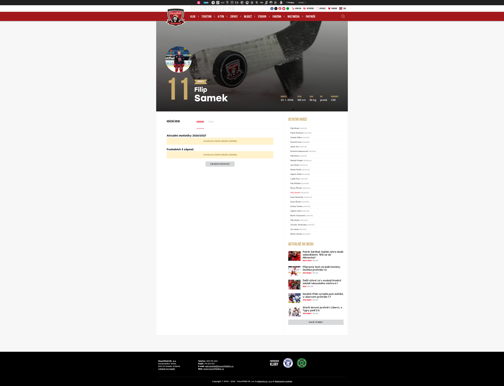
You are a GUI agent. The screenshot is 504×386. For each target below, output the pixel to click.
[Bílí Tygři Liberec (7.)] (242, 2)
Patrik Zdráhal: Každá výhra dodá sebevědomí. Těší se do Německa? (323, 254)
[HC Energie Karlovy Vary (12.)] (266, 2)
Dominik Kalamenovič (299, 151)
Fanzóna (276, 16)
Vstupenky (310, 9)
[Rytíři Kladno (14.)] (275, 2)
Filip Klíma (294, 156)
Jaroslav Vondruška (298, 225)
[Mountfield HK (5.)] (232, 2)
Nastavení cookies (283, 381)
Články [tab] (211, 122)
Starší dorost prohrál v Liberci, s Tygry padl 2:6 (322, 309)
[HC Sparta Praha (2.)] (218, 2)
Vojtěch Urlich (296, 211)
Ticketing (206, 16)
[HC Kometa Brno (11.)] (261, 2)
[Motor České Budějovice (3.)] (222, 2)
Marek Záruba (296, 234)
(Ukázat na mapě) (166, 369)
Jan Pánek (294, 165)
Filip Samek (295, 192)
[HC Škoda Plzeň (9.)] (252, 2)
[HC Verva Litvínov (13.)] (271, 2)
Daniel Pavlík (295, 170)
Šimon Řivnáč (296, 188)
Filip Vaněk (294, 220)
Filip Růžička (295, 183)
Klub (192, 16)
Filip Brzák (294, 128)
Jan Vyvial (294, 229)
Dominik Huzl (295, 142)
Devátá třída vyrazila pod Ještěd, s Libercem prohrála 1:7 (323, 295)
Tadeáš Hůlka (296, 137)
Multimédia (294, 16)
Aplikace (322, 9)
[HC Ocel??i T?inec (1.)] (213, 2)
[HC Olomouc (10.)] (256, 2)
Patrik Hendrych (297, 133)
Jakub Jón (294, 147)
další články (316, 322)
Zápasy (234, 16)
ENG (344, 9)
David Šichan (295, 202)
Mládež (248, 16)
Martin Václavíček (297, 215)
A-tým (221, 16)
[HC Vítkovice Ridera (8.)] (247, 2)
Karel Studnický (296, 197)
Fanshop (334, 9)
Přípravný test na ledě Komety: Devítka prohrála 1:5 (322, 268)
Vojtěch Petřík (296, 174)
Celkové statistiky (220, 164)
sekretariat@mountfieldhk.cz (219, 366)
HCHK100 (298, 9)
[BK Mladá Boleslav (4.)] (227, 2)
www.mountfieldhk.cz (213, 369)
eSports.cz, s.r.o (264, 381)
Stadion (262, 16)
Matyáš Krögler (296, 160)
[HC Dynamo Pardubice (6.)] (236, 2)
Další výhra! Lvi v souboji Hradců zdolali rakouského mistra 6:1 (322, 282)
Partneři (310, 16)
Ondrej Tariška (296, 206)
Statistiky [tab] (200, 122)
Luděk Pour (295, 179)
